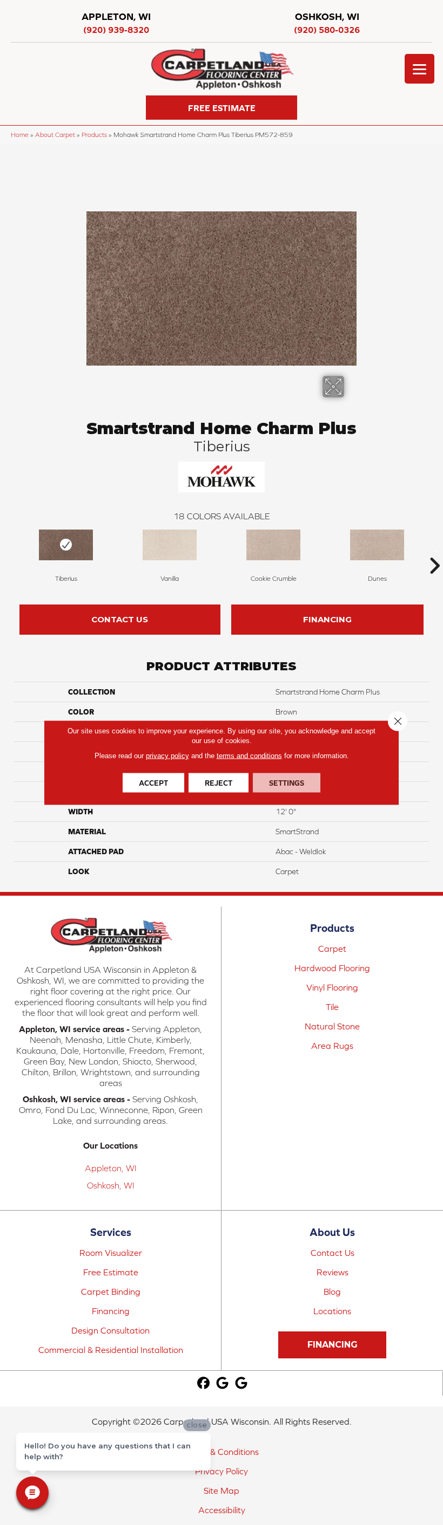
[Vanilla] (170, 545)
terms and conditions (249, 756)
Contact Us (119, 619)
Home (20, 134)
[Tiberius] (66, 545)
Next (434, 549)
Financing (327, 619)
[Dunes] (377, 545)
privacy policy (167, 756)
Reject (218, 783)
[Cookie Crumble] (273, 545)
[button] (221, 107)
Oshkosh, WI (111, 1185)
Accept (153, 783)
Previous (9, 549)
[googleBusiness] (222, 1383)
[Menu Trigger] (419, 69)
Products (94, 134)
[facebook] (203, 1383)
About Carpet (55, 134)
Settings (286, 783)
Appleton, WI (111, 1168)
